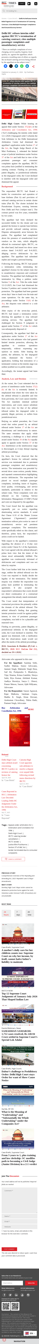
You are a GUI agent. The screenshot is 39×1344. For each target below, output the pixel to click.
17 (34, 145)
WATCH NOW (7, 991)
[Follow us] (4, 1295)
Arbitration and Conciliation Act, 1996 (19, 130)
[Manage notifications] (4, 1340)
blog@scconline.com (8, 1290)
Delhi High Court (15, 833)
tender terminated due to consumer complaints (22, 851)
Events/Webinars (8, 1028)
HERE (31, 709)
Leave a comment (15, 859)
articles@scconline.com (28, 1290)
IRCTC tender (13, 842)
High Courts (17, 1068)
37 (3, 157)
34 (21, 439)
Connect (21, 3)
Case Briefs (6, 947)
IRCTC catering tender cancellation (17, 837)
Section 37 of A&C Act (17, 847)
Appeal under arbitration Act (20, 825)
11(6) (28, 300)
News (18, 1028)
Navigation (19, 1341)
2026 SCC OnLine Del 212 (23, 649)
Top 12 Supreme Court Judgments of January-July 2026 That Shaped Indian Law (19, 996)
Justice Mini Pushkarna (17, 844)
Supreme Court (18, 947)
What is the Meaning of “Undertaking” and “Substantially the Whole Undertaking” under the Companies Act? (15, 1118)
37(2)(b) (28, 127)
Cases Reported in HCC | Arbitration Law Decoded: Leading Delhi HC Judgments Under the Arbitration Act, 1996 (10, 800)
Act (6, 148)
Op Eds (4, 1109)
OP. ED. (11, 1109)
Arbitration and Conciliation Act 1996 (21, 829)
